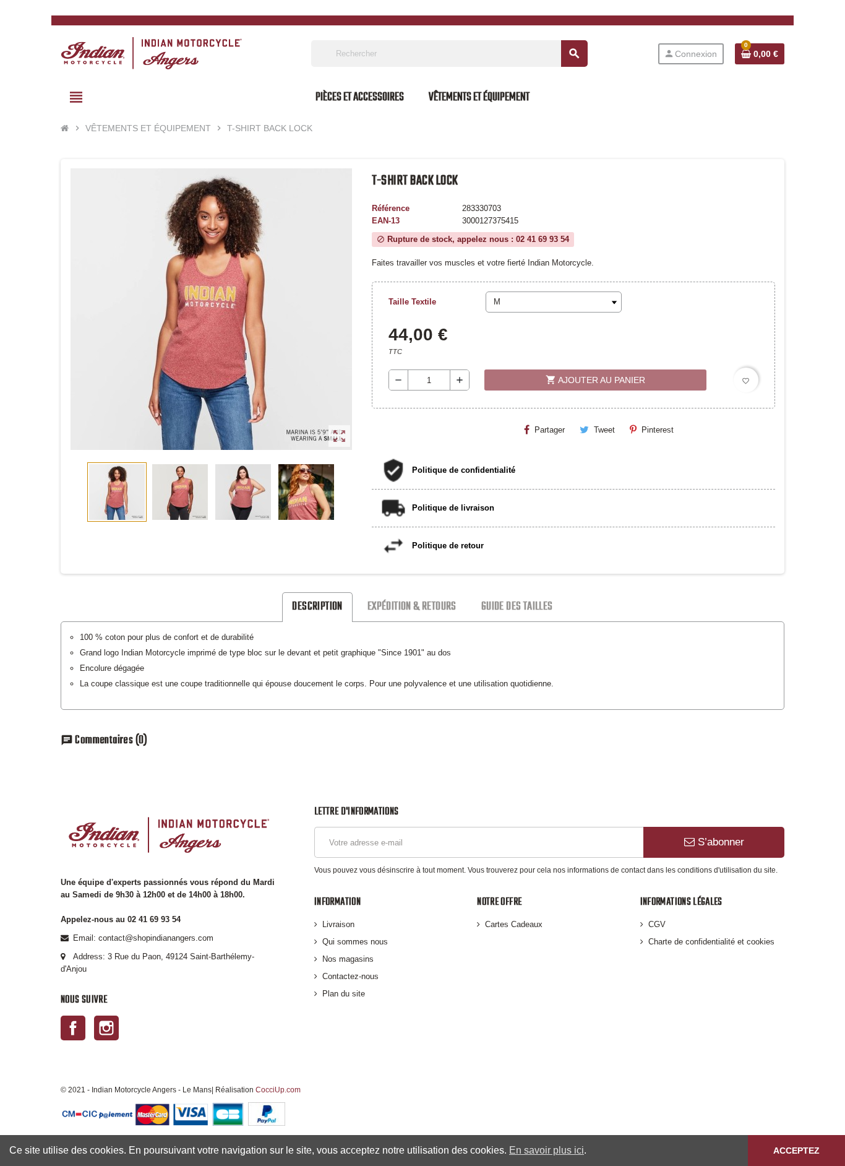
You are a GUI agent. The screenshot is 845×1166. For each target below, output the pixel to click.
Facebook (73, 1028)
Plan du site (343, 993)
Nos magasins (348, 959)
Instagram (106, 1028)
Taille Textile (412, 301)
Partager (549, 429)
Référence (391, 208)
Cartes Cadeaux (514, 924)
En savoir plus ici (546, 1150)
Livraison (338, 924)
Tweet (604, 429)
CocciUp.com (278, 1090)
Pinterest (657, 429)
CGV (657, 924)
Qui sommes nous (355, 941)
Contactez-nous (350, 976)
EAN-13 (386, 220)
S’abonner (719, 842)
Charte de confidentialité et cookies (711, 941)
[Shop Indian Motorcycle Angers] (151, 53)
